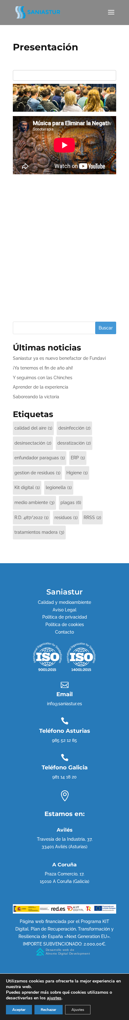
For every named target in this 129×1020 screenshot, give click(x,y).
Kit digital (27, 487)
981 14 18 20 (64, 776)
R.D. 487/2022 (31, 517)
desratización (74, 443)
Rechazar (48, 1009)
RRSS (92, 517)
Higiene (77, 472)
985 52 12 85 (64, 740)
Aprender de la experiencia (40, 387)
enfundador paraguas (39, 457)
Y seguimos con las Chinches (42, 377)
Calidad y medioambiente (64, 602)
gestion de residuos (37, 472)
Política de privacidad (64, 617)
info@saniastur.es (64, 703)
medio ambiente (34, 502)
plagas (70, 502)
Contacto (64, 632)
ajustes (54, 998)
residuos (66, 517)
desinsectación (32, 443)
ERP (78, 457)
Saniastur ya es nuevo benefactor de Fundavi (59, 358)
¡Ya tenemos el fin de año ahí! (43, 367)
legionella (59, 487)
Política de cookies (64, 624)
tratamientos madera (39, 532)
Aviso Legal (64, 609)
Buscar (106, 327)
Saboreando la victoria (36, 396)
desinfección (74, 428)
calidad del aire (33, 428)
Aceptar (19, 1009)
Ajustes (77, 1009)
